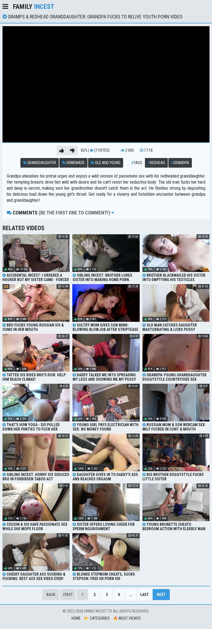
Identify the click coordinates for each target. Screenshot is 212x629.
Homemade (75, 162)
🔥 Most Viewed (127, 618)
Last (144, 594)
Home (76, 618)
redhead (156, 162)
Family (33, 6)
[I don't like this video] (72, 150)
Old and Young (107, 162)
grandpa (180, 162)
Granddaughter (41, 162)
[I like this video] (62, 150)
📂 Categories (97, 618)
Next (161, 594)
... (130, 594)
